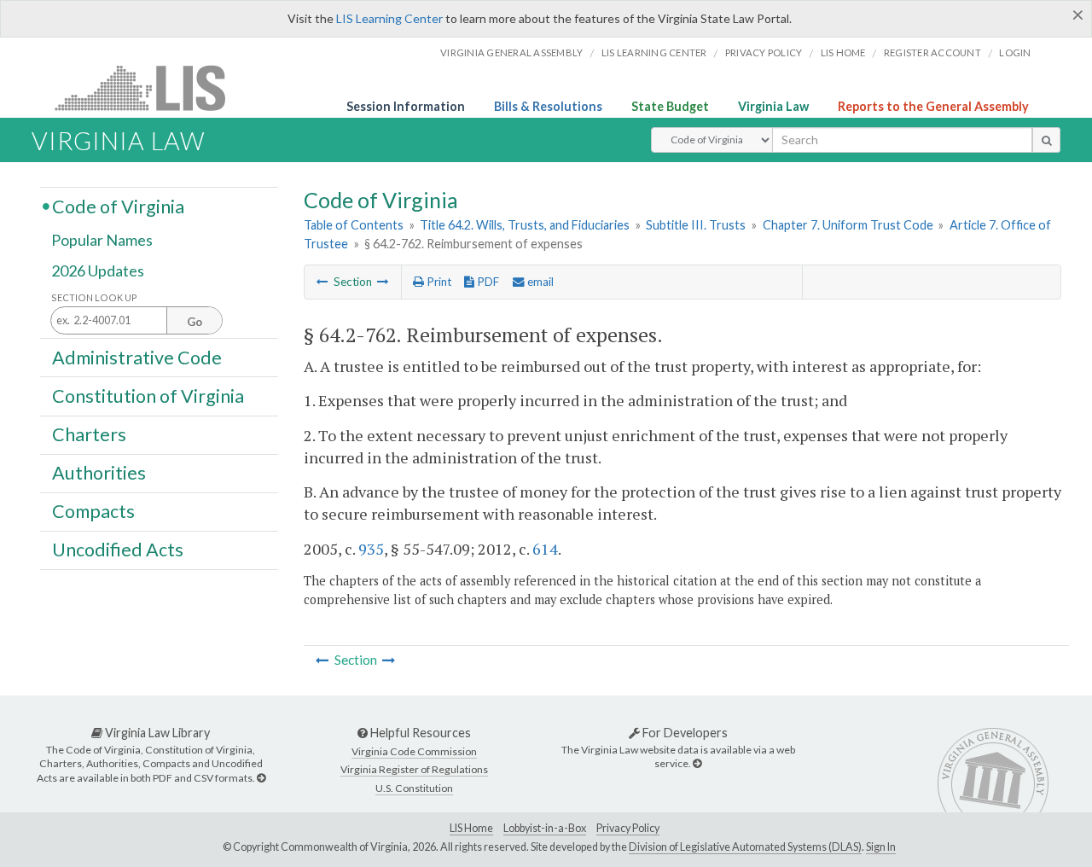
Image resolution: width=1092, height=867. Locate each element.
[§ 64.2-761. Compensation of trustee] (322, 281)
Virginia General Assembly (511, 52)
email (539, 281)
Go (194, 322)
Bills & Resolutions (548, 106)
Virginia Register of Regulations (414, 769)
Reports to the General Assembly (933, 106)
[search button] (1046, 140)
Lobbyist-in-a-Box (544, 828)
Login (1015, 52)
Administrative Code (137, 357)
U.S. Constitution (414, 788)
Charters (89, 434)
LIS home (843, 52)
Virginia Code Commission (414, 751)
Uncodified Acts (117, 549)
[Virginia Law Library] (261, 777)
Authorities (99, 473)
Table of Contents (354, 225)
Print (437, 281)
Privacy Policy (764, 52)
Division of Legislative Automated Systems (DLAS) (745, 847)
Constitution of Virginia (148, 395)
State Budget (670, 106)
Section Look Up (94, 297)
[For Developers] (697, 763)
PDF (486, 281)
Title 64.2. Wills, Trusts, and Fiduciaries (525, 225)
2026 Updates (97, 270)
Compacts (93, 511)
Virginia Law (773, 106)
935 (371, 548)
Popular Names (102, 240)
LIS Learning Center (389, 18)
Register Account (932, 52)
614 (545, 548)
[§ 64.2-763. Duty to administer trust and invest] (383, 281)
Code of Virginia (118, 206)
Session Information (405, 106)
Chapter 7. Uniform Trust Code (848, 225)
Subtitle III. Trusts (696, 225)
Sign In (881, 847)
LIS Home (471, 828)
